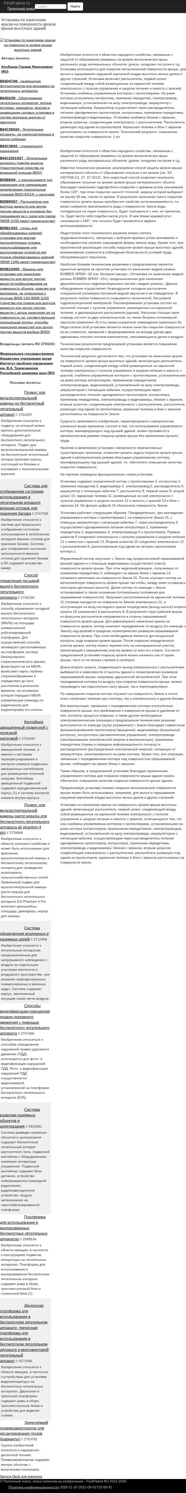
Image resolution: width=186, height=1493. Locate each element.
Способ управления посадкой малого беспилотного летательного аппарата (19, 586)
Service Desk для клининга (21, 1476)
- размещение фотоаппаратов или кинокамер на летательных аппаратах (27, 86)
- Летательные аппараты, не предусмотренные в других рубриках (27, 134)
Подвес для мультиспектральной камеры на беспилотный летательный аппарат (22, 404)
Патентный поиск (21, 8)
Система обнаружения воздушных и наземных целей (24, 933)
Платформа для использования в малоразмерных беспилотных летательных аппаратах (23, 1228)
